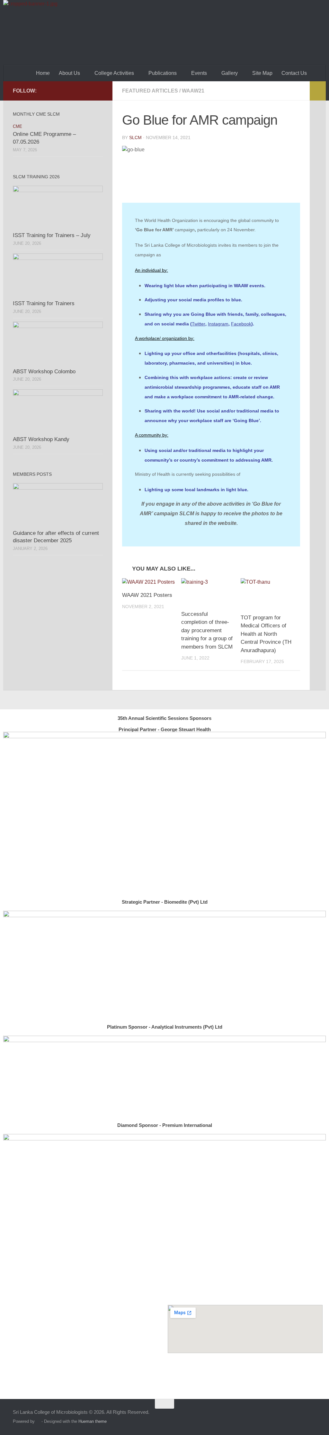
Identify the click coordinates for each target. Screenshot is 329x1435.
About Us (69, 73)
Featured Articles (150, 90)
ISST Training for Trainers (44, 303)
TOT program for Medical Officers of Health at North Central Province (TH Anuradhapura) (266, 634)
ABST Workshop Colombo (44, 371)
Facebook (241, 323)
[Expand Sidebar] (318, 91)
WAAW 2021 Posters (147, 595)
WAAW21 (193, 90)
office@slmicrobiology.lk (92, 1369)
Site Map (262, 73)
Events (199, 73)
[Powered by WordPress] (38, 1421)
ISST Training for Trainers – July (52, 235)
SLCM (135, 137)
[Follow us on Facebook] (89, 90)
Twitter (198, 323)
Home (43, 73)
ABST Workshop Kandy (41, 439)
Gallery (229, 73)
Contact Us (294, 73)
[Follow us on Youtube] (99, 90)
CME (17, 126)
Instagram (218, 323)
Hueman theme (92, 1421)
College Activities (114, 73)
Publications (162, 73)
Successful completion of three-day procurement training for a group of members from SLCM (207, 630)
